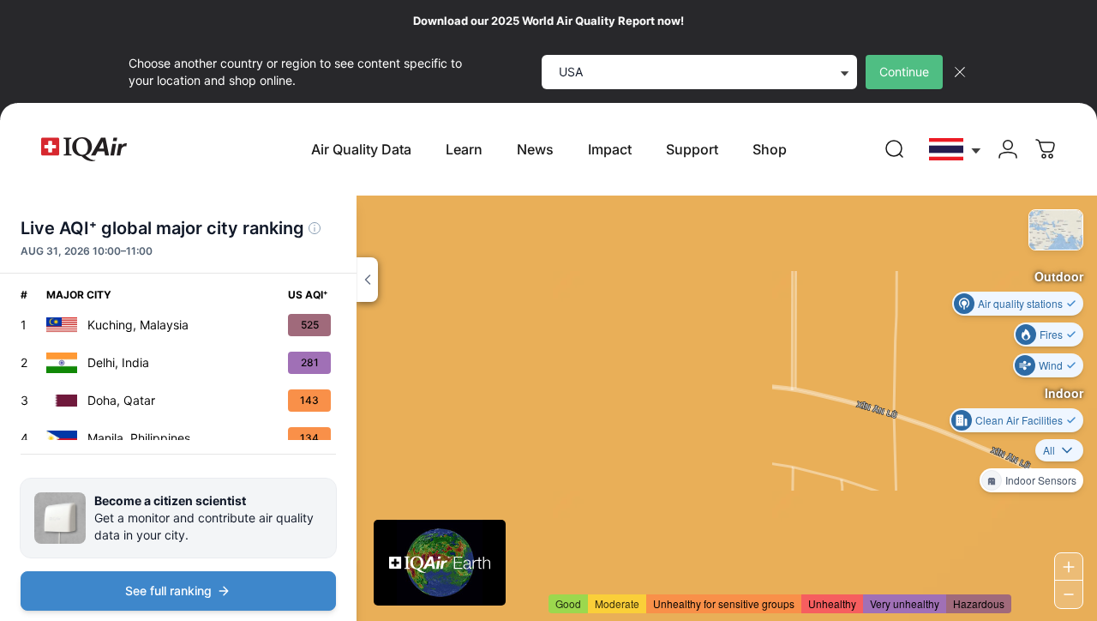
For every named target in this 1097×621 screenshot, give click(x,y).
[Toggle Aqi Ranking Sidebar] (367, 279)
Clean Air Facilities (1019, 420)
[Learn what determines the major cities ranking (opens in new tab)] (314, 228)
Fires (1051, 334)
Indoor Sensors (1040, 480)
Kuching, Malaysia (138, 324)
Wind (1051, 365)
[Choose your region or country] (955, 149)
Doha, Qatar (121, 400)
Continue (904, 71)
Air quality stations (1020, 303)
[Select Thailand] (955, 149)
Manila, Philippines (138, 438)
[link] (895, 149)
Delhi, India (118, 362)
